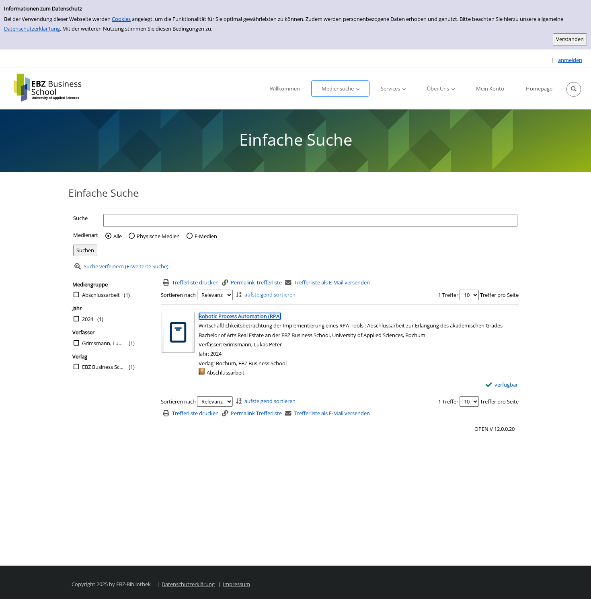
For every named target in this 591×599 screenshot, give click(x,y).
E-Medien (206, 236)
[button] (573, 89)
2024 (87, 319)
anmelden (570, 60)
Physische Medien (158, 236)
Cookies (121, 19)
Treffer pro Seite (499, 294)
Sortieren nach (178, 294)
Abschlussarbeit (101, 294)
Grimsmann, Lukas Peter (103, 343)
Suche (80, 218)
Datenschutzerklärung (188, 584)
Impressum (236, 584)
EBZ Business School (103, 367)
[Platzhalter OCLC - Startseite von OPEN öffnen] (53, 87)
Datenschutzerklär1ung (32, 28)
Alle (117, 236)
